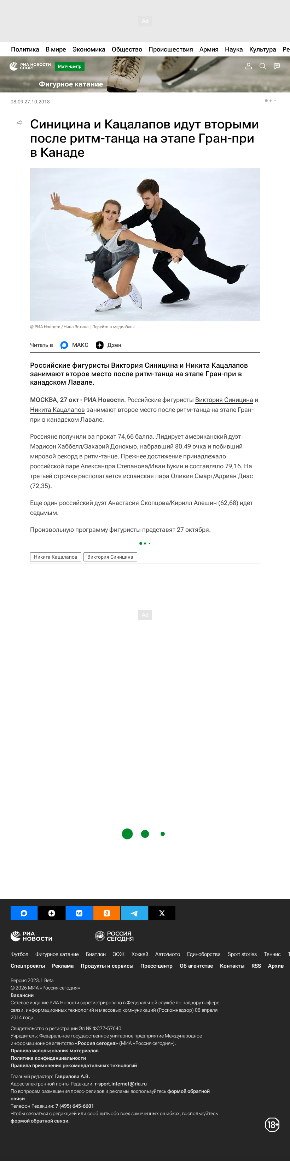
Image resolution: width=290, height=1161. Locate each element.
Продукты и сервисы (107, 966)
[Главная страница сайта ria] (11, 66)
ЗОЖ (118, 954)
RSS (256, 966)
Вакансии (22, 995)
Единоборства (204, 954)
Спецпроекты (28, 966)
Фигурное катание (57, 954)
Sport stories (242, 954)
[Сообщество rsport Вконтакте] (79, 913)
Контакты (232, 966)
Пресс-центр (156, 966)
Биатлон (96, 954)
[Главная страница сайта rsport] (46, 66)
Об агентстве (196, 966)
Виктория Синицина (224, 399)
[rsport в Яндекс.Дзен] (51, 913)
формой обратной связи (39, 1121)
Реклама (63, 966)
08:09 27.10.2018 (30, 101)
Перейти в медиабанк (113, 326)
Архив (276, 966)
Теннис (272, 954)
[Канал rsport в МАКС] (24, 913)
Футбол (19, 954)
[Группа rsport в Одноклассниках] (106, 913)
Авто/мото (167, 954)
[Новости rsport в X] (162, 913)
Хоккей (140, 954)
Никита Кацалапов (57, 409)
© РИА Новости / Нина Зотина (59, 326)
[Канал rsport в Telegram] (134, 913)
